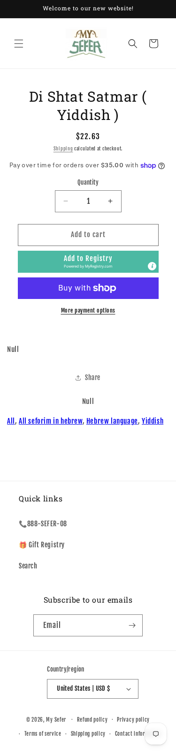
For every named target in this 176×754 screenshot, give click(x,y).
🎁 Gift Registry (42, 545)
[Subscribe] (132, 625)
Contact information (138, 734)
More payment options (88, 310)
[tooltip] (152, 266)
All (11, 421)
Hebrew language (112, 421)
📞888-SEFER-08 (43, 524)
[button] (18, 43)
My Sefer (56, 719)
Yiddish (152, 421)
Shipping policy (88, 734)
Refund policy (92, 720)
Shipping (63, 148)
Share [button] (92, 377)
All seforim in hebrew (51, 421)
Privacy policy (133, 720)
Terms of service (42, 734)
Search (28, 566)
